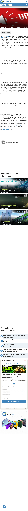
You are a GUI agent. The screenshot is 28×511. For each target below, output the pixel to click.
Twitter (2, 37)
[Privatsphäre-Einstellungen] (4, 506)
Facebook (6, 36)
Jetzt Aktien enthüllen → (14, 401)
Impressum (11, 408)
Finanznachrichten (6, 32)
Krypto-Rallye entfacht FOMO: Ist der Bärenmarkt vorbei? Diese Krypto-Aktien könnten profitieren (12, 376)
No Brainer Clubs (7, 129)
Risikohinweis (16, 408)
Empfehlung (18, 125)
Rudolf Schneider (20, 179)
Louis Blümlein (20, 211)
